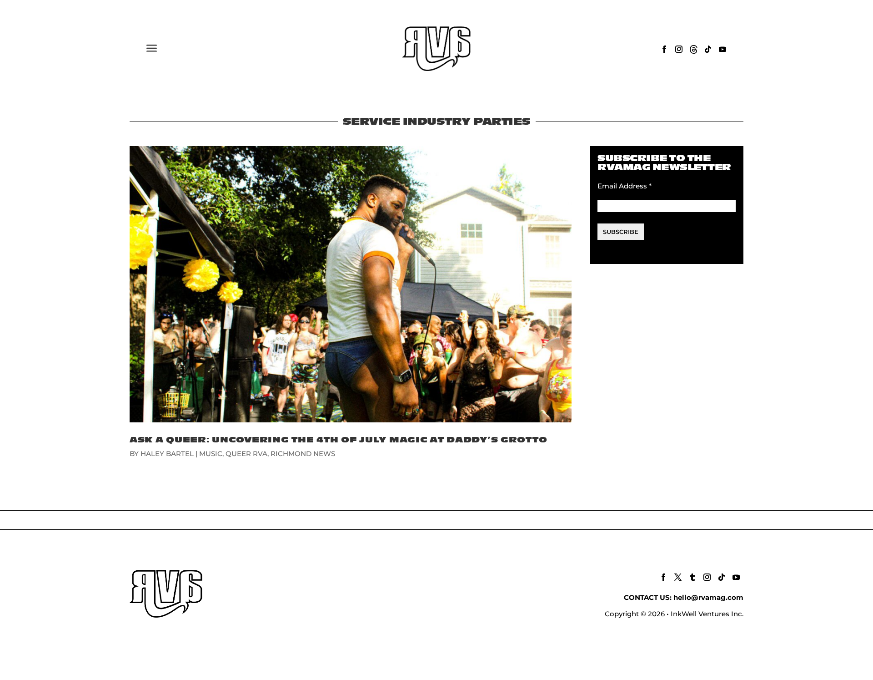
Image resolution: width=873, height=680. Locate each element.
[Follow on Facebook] (664, 49)
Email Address (624, 186)
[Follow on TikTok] (708, 49)
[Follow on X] (678, 577)
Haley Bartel (167, 453)
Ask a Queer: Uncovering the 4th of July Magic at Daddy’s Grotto (338, 440)
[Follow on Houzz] (693, 49)
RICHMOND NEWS (303, 453)
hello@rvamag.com (708, 597)
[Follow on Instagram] (679, 49)
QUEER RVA (246, 453)
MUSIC (210, 453)
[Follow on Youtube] (722, 49)
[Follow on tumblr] (692, 577)
